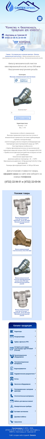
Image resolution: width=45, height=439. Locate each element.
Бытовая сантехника (21, 411)
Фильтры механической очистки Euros (22, 77)
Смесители (18, 422)
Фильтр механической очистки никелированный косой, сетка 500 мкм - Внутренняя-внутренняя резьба (22, 281)
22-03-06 (22, 38)
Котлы (16, 379)
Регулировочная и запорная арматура (22, 54)
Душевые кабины (20, 417)
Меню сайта (40, 18)
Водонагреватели (20, 368)
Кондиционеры (19, 336)
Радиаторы (18, 331)
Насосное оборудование (22, 384)
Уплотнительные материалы (24, 396)
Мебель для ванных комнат (23, 401)
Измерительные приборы (23, 406)
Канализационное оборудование (20, 356)
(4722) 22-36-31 (11, 38)
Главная (8, 54)
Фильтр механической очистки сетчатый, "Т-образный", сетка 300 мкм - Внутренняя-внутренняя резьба (22, 220)
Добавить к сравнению (24, 80)
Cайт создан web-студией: (22, 435)
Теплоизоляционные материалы (21, 362)
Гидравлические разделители (24, 374)
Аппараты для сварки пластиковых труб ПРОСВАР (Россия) (23, 348)
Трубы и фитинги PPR (21, 342)
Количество (22, 110)
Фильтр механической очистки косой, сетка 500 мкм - (22, 251)
